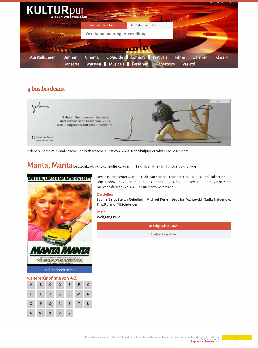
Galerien (200, 57)
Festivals (160, 57)
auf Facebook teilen (60, 270)
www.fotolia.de (231, 3)
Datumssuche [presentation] (143, 25)
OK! (236, 337)
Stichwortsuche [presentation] (98, 25)
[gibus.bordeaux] (129, 144)
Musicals (116, 64)
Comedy (138, 57)
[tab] (104, 25)
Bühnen (70, 57)
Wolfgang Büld (108, 217)
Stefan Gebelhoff (131, 199)
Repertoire (165, 64)
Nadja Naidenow (217, 199)
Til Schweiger (127, 204)
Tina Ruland (106, 204)
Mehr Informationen (205, 340)
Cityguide (114, 57)
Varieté (189, 64)
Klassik (221, 57)
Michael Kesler (158, 199)
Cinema (92, 57)
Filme (180, 57)
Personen (140, 64)
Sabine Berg (106, 199)
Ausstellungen (43, 57)
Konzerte (71, 64)
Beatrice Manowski (187, 199)
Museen (94, 64)
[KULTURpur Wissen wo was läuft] (58, 17)
